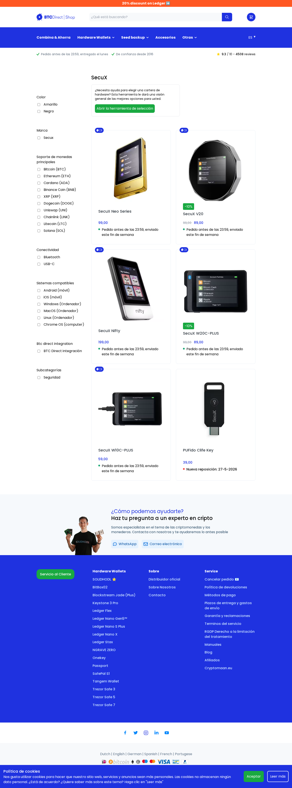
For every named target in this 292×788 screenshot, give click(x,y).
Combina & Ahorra (54, 37)
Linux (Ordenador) (59, 317)
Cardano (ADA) (57, 183)
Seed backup (133, 37)
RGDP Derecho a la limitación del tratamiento (230, 634)
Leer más (278, 776)
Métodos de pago (220, 595)
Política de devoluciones (226, 587)
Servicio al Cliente (55, 574)
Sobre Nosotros (162, 587)
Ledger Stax (103, 642)
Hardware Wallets (94, 37)
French (166, 754)
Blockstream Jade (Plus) (114, 595)
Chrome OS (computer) (64, 324)
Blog (208, 652)
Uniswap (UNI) (55, 210)
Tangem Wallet (106, 681)
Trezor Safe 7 (104, 704)
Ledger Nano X (105, 634)
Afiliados (212, 660)
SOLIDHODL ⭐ (104, 579)
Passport (100, 665)
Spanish (151, 754)
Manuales (213, 644)
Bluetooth (52, 257)
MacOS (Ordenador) (61, 311)
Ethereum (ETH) (57, 176)
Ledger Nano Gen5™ (110, 618)
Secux (48, 137)
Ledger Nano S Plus (109, 626)
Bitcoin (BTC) (55, 169)
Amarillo (51, 104)
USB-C (49, 264)
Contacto (157, 595)
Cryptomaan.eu (218, 668)
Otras (187, 37)
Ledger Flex (102, 610)
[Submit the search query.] (227, 17)
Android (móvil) (57, 290)
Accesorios (165, 37)
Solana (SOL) (54, 230)
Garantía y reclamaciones (227, 615)
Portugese (183, 754)
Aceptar (254, 776)
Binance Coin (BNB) (60, 190)
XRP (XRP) (52, 196)
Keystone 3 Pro (105, 603)
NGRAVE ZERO (104, 649)
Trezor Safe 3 (104, 689)
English (119, 754)
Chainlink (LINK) (57, 217)
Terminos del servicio (223, 623)
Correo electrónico (166, 543)
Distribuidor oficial (164, 579)
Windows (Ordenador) (62, 304)
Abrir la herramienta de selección (125, 108)
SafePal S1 (101, 673)
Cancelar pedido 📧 (222, 579)
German (134, 754)
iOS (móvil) (53, 297)
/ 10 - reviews (238, 54)
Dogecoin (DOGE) (59, 203)
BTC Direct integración (63, 351)
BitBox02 (100, 587)
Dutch (105, 754)
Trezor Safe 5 (104, 697)
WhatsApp (128, 543)
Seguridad (52, 377)
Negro (49, 111)
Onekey (99, 657)
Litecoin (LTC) (55, 224)
